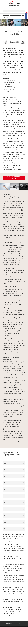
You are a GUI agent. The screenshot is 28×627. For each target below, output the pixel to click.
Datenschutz (9, 623)
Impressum (17, 623)
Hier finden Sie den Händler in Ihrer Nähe (14, 177)
